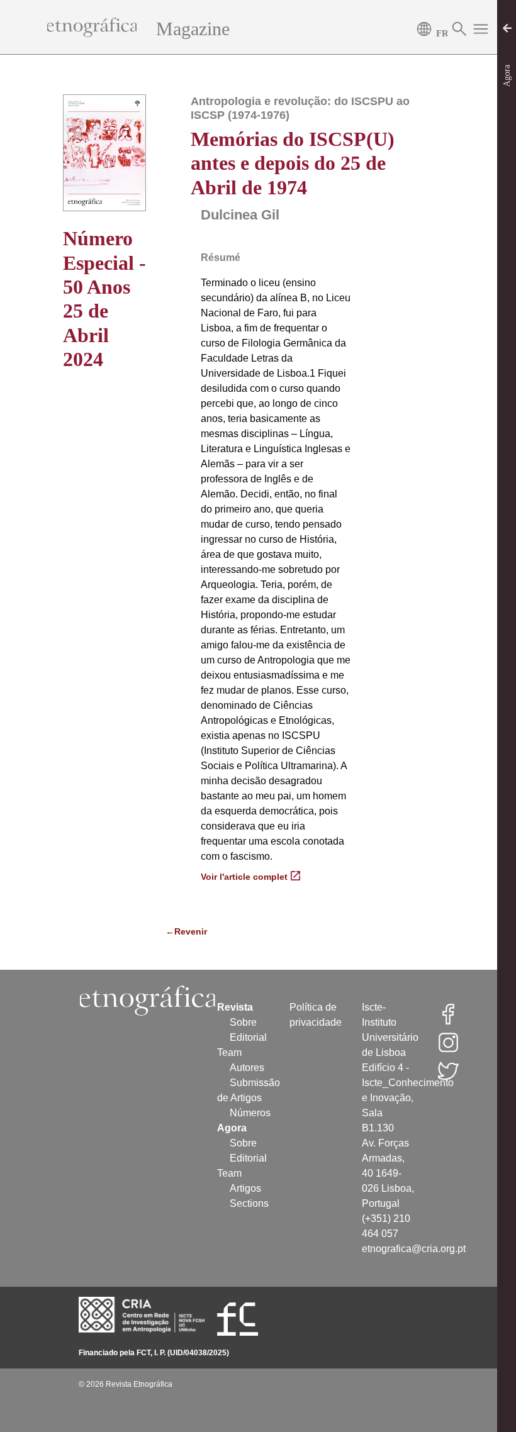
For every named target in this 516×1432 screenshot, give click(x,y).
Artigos (245, 1188)
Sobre (243, 1022)
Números (250, 1112)
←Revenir (168, 931)
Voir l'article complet (244, 877)
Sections (249, 1203)
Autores (247, 1067)
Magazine (193, 28)
